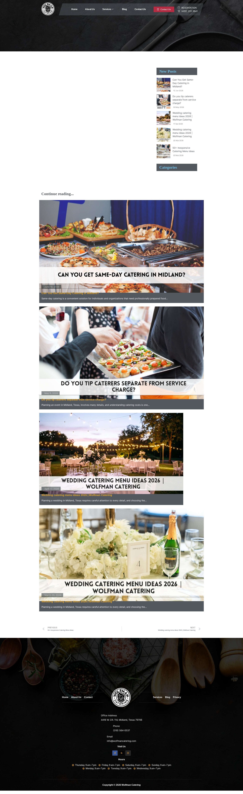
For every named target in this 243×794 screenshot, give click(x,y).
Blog (124, 9)
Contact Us (140, 9)
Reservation (189, 7)
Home (74, 9)
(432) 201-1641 (189, 11)
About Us (90, 9)
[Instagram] (127, 753)
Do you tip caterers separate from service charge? (73, 399)
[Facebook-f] (114, 753)
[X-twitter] (121, 753)
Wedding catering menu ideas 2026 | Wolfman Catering (76, 495)
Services (106, 9)
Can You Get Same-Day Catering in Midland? (70, 293)
